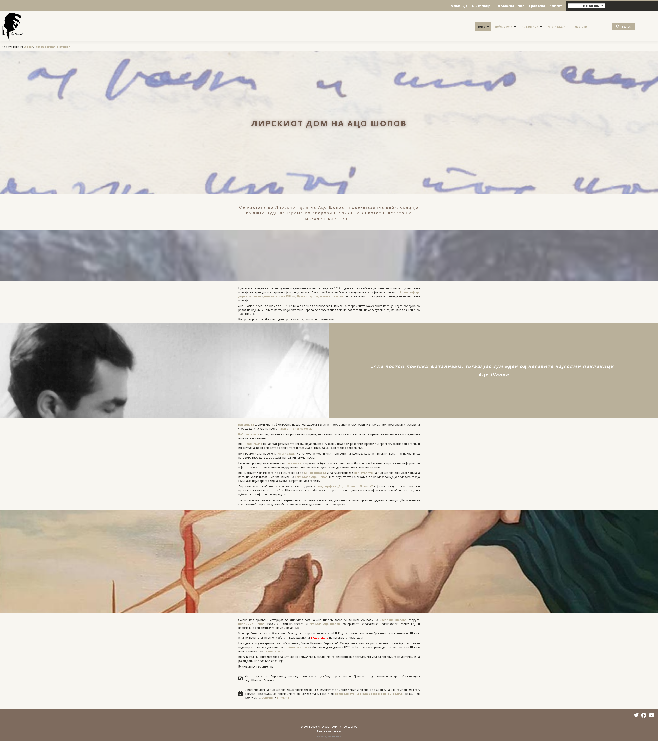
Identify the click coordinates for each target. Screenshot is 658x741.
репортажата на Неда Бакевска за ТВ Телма (368, 694)
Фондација (459, 6)
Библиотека (503, 26)
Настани (581, 26)
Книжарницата (315, 473)
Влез (481, 26)
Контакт (556, 6)
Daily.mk (268, 698)
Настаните (293, 463)
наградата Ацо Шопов (311, 477)
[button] (488, 26)
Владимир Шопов (251, 624)
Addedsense (334, 736)
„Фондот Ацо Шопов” (325, 624)
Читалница (530, 26)
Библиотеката (248, 434)
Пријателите (363, 473)
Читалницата (252, 444)
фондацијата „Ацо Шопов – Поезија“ (345, 486)
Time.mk (283, 698)
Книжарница (481, 6)
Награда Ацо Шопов (509, 6)
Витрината (246, 425)
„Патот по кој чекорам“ (297, 428)
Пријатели (537, 6)
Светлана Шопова (393, 620)
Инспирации (556, 26)
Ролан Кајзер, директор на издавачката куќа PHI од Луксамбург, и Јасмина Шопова (329, 294)
